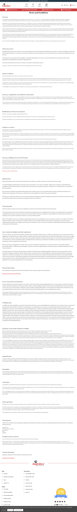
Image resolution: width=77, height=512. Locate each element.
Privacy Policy (69, 507)
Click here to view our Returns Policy (9, 170)
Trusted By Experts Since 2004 (30, 9)
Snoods (33, 6)
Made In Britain (29, 489)
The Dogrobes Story (30, 473)
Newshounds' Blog (30, 476)
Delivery (6, 473)
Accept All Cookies (18, 510)
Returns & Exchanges (8, 476)
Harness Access (7, 501)
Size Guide (46, 6)
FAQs (5, 479)
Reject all (10, 510)
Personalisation (7, 498)
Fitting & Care (7, 504)
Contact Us (6, 483)
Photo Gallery (29, 483)
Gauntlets (39, 6)
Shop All (28, 492)
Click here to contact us (8, 458)
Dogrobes (26, 6)
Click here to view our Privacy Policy (11, 273)
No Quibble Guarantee (48, 9)
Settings (4, 510)
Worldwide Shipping (67, 9)
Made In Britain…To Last (12, 9)
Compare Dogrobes (8, 492)
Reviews (27, 479)
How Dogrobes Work (8, 495)
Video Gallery (29, 486)
